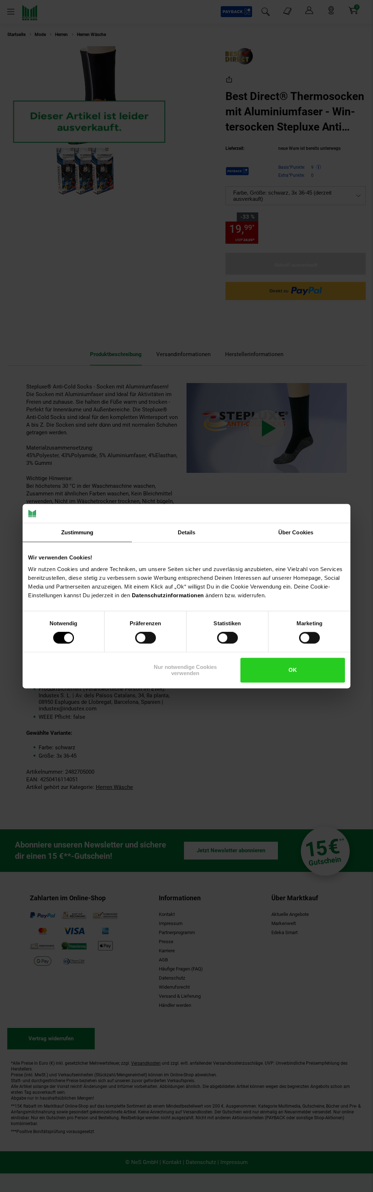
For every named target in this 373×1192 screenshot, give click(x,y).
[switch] (145, 638)
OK (292, 670)
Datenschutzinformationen (168, 595)
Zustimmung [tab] (77, 532)
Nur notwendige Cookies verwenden (185, 670)
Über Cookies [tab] (295, 532)
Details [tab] (187, 532)
